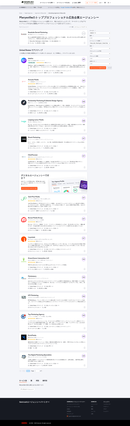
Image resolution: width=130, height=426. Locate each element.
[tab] (23, 380)
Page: (32, 371)
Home (20, 13)
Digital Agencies (29, 13)
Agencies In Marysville (40, 13)
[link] (63, 3)
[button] (100, 3)
